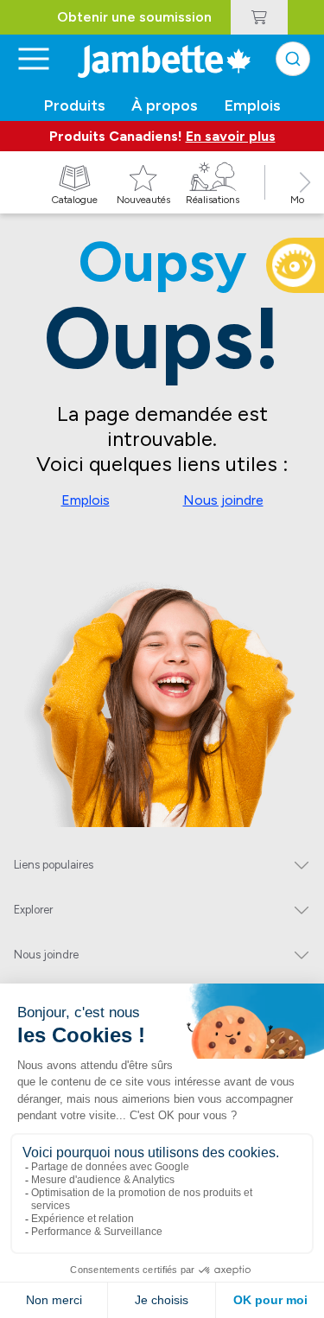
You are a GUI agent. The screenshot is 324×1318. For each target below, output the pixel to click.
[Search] (293, 58)
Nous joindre (223, 500)
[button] (305, 201)
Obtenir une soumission (134, 17)
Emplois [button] (253, 105)
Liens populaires (53, 864)
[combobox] (293, 58)
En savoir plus (231, 136)
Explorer (33, 909)
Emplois (85, 500)
